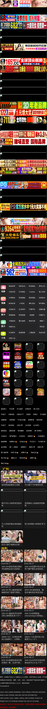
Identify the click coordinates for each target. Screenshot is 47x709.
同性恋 (42, 326)
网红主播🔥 (5, 463)
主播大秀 (20, 425)
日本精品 (22, 292)
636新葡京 (41, 436)
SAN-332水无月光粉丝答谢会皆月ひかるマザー (35, 661)
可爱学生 (32, 309)
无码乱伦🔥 (23, 442)
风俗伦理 (42, 332)
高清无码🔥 (23, 458)
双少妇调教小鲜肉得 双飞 (35, 524)
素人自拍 (42, 292)
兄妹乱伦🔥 (34, 452)
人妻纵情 (32, 332)
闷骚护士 (42, 315)
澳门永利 (36, 409)
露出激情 (22, 321)
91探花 (22, 303)
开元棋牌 (20, 409)
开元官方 (33, 442)
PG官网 (11, 409)
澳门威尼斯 (4, 452)
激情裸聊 (4, 442)
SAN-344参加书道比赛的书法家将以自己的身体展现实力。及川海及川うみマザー (12, 570)
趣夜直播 (12, 431)
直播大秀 (40, 447)
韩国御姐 (22, 298)
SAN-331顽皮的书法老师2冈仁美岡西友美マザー (12, 614)
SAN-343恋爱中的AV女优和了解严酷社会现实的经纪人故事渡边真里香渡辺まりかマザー (35, 570)
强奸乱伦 (22, 286)
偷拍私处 (4, 431)
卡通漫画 (12, 321)
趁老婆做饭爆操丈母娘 (11, 484)
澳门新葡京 (38, 431)
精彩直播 (39, 420)
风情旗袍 (12, 315)
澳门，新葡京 (13, 447)
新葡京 (35, 414)
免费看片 (24, 447)
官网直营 (28, 409)
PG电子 (3, 414)
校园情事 (22, 332)
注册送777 (20, 414)
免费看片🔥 (31, 436)
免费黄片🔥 (13, 442)
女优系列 (22, 309)
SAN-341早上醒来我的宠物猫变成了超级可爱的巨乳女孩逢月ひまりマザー (12, 592)
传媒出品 (12, 326)
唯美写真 (32, 321)
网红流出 (32, 303)
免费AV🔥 (33, 458)
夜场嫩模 (21, 431)
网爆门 (42, 321)
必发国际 (29, 431)
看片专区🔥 (5, 458)
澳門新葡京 (13, 436)
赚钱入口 (14, 458)
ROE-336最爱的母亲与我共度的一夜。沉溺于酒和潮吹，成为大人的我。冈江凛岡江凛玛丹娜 (12, 663)
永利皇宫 (22, 436)
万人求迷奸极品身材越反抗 (12, 525)
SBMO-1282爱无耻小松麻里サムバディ (34, 638)
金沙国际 (4, 447)
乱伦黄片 (36, 425)
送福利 (28, 414)
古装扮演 (12, 309)
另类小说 (12, 338)
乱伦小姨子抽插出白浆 (11, 544)
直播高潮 (31, 420)
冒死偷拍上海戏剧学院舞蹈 (35, 504)
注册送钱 (11, 414)
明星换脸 (22, 315)
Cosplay (32, 292)
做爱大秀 (32, 447)
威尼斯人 (4, 409)
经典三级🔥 (15, 452)
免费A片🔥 (24, 452)
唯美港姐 (32, 298)
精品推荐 (12, 286)
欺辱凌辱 (12, 303)
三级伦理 (12, 292)
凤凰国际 (12, 420)
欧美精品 (32, 286)
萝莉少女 (42, 286)
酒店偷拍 (11, 425)
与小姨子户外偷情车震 (34, 484)
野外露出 (42, 303)
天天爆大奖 (42, 442)
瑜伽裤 (32, 315)
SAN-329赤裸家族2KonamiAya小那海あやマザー (35, 615)
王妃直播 (28, 425)
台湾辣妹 (12, 298)
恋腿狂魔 (42, 309)
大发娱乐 (4, 436)
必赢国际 (4, 420)
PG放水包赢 (22, 420)
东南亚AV (42, 298)
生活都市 (12, 332)
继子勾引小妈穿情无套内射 (12, 504)
